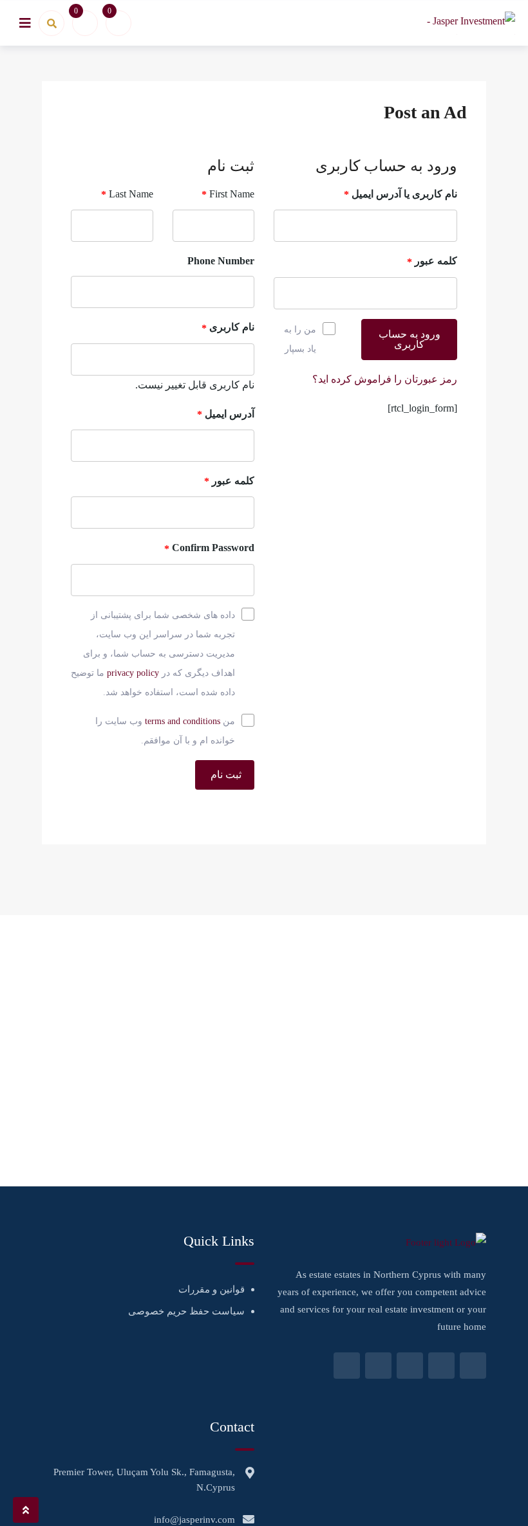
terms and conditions (182, 721)
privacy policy (133, 673)
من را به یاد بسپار (300, 339)
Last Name (127, 194)
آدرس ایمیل (225, 414)
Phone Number (220, 260)
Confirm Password (209, 548)
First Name (228, 194)
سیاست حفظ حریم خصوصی (186, 1311)
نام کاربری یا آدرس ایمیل (400, 194)
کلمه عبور (432, 261)
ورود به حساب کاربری (409, 339)
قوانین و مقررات (211, 1289)
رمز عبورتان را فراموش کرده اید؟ (384, 379)
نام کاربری (228, 327)
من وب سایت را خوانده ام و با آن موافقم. (165, 730)
